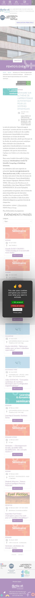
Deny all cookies (18, 306)
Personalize (17, 309)
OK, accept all (18, 302)
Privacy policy (17, 312)
